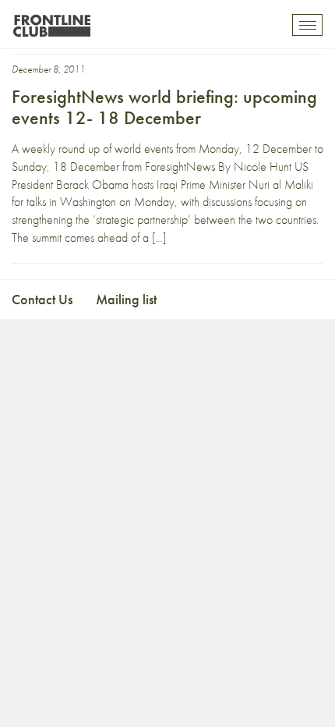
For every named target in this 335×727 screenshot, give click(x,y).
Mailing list (126, 299)
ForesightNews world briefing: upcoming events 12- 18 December (164, 106)
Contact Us (42, 299)
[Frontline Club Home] (51, 21)
